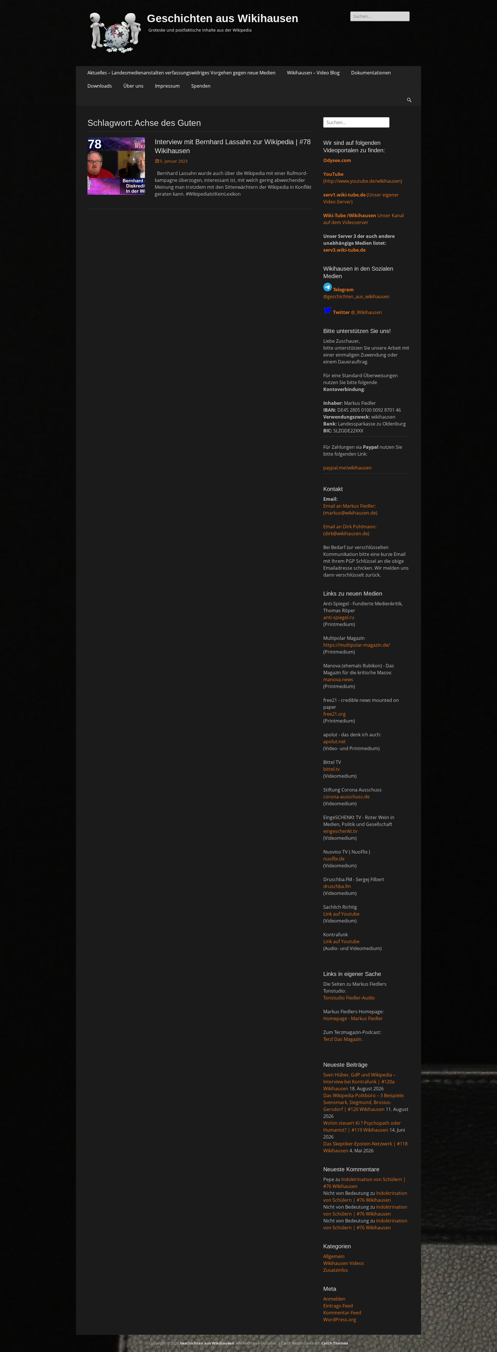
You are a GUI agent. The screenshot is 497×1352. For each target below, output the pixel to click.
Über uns (133, 86)
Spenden (201, 86)
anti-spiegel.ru (338, 617)
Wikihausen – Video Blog (313, 73)
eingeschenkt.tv (340, 831)
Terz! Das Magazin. (343, 1039)
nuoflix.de (334, 859)
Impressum (167, 86)
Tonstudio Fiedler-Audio (349, 998)
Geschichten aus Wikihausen (222, 18)
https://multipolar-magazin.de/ (356, 645)
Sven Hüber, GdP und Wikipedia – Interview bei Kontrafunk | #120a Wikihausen (359, 1082)
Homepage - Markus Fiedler (353, 1018)
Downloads (99, 86)
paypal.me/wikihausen (347, 468)
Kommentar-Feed (342, 1312)
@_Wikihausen (357, 312)
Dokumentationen (371, 73)
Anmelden (334, 1299)
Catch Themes (334, 1343)
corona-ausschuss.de (346, 797)
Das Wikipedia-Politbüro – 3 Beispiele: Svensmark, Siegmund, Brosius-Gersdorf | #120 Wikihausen (363, 1102)
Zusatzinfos (335, 1270)
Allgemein (334, 1256)
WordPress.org (339, 1319)
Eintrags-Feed (338, 1306)
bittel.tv (331, 769)
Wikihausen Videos (343, 1263)
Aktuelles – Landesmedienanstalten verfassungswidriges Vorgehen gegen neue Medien (181, 73)
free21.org (334, 714)
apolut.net (334, 741)
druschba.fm (337, 886)
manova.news (338, 679)
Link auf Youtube (341, 914)
